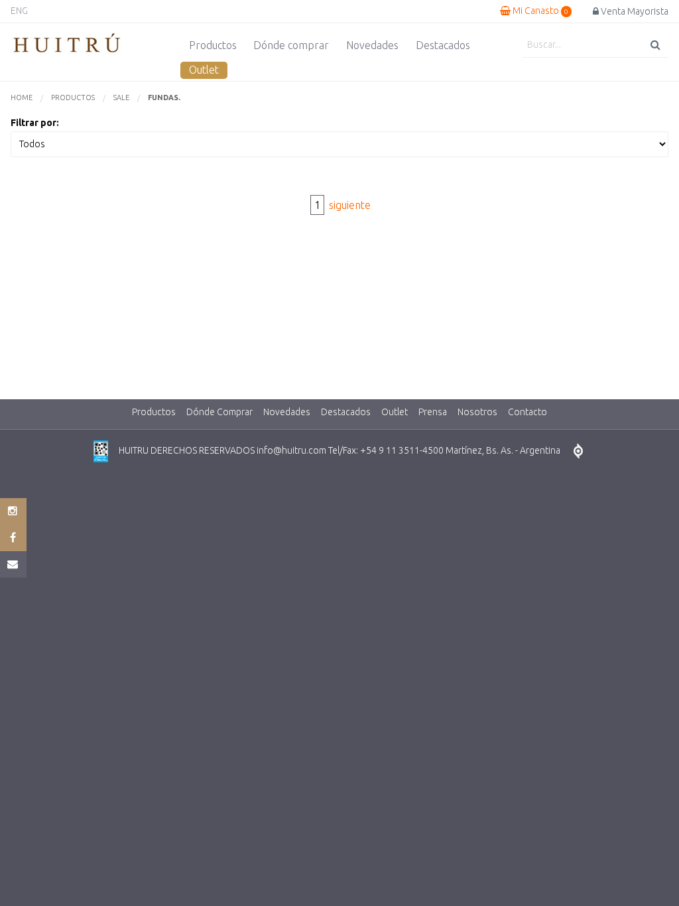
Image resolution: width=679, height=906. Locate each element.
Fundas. (164, 97)
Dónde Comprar (219, 412)
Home (21, 97)
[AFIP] (101, 451)
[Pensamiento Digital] (578, 451)
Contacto (527, 412)
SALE (121, 97)
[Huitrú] (67, 44)
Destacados (443, 45)
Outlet (204, 70)
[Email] (13, 564)
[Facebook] (13, 538)
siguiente (350, 205)
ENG (19, 10)
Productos (213, 45)
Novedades (372, 45)
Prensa (432, 412)
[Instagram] (13, 511)
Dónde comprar (291, 45)
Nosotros (477, 412)
